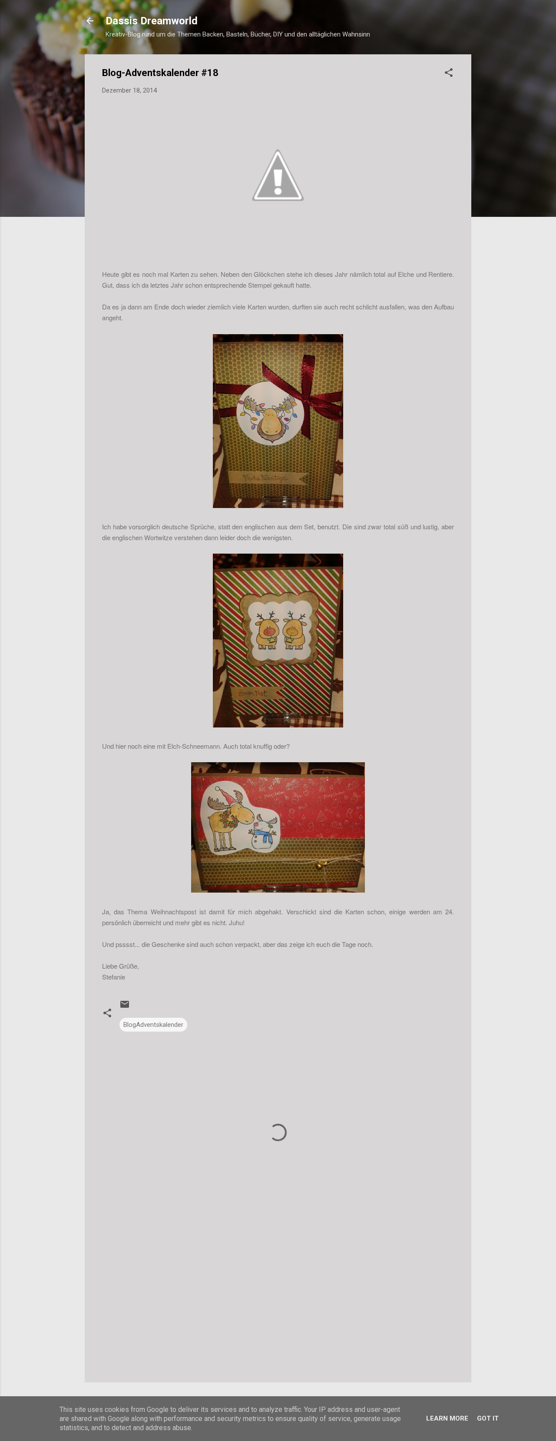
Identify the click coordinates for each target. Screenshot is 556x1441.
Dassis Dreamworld (152, 21)
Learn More (447, 1418)
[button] (448, 74)
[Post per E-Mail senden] (124, 1007)
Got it (488, 1418)
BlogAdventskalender (153, 1025)
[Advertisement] (278, 1301)
